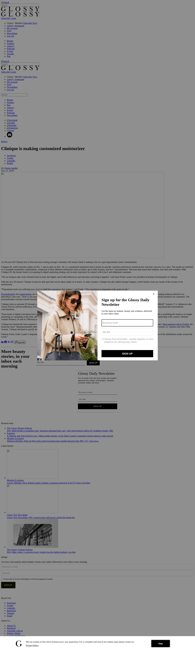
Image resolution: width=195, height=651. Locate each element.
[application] (97, 643)
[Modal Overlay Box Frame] (97, 325)
